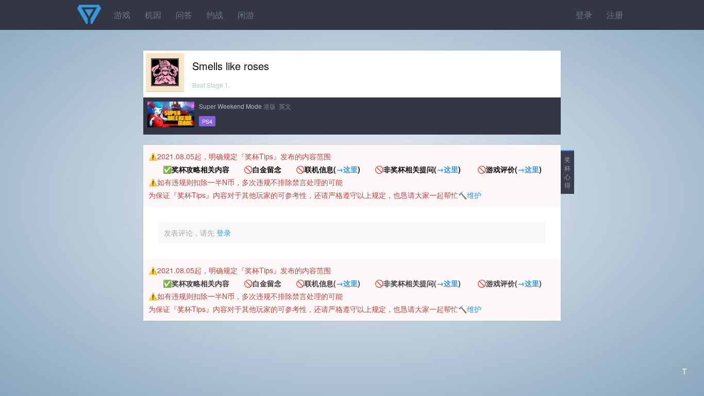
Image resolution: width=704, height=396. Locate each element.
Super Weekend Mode (230, 106)
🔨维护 (469, 195)
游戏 (122, 15)
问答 (184, 15)
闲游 (246, 15)
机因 (153, 15)
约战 (215, 15)
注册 (615, 15)
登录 (584, 15)
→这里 (347, 169)
